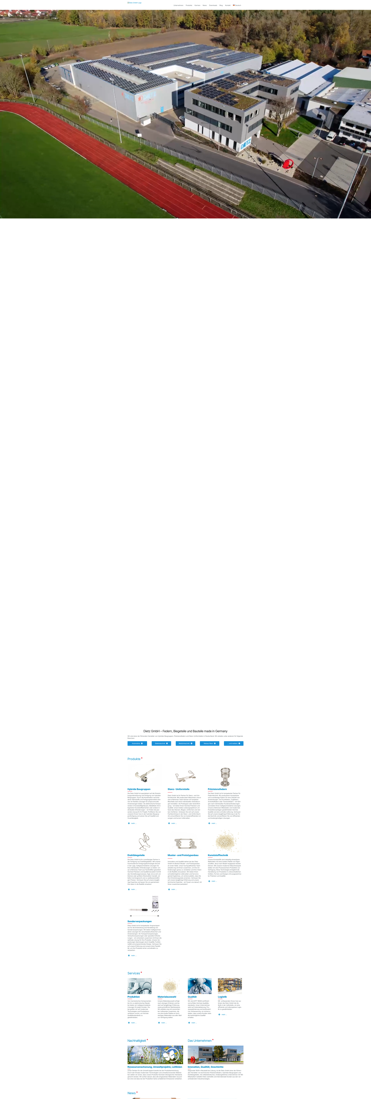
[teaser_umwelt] (155, 1046)
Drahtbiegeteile (136, 855)
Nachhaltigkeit (137, 1041)
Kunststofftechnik (218, 855)
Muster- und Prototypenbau (183, 855)
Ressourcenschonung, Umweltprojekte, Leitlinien (155, 1066)
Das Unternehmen (199, 1041)
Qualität (192, 996)
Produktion (134, 996)
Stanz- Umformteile (178, 789)
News (132, 1093)
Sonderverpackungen (140, 921)
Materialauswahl (167, 996)
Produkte (134, 759)
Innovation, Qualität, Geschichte (205, 1066)
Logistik (222, 996)
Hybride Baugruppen (139, 789)
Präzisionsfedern (217, 789)
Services (134, 973)
